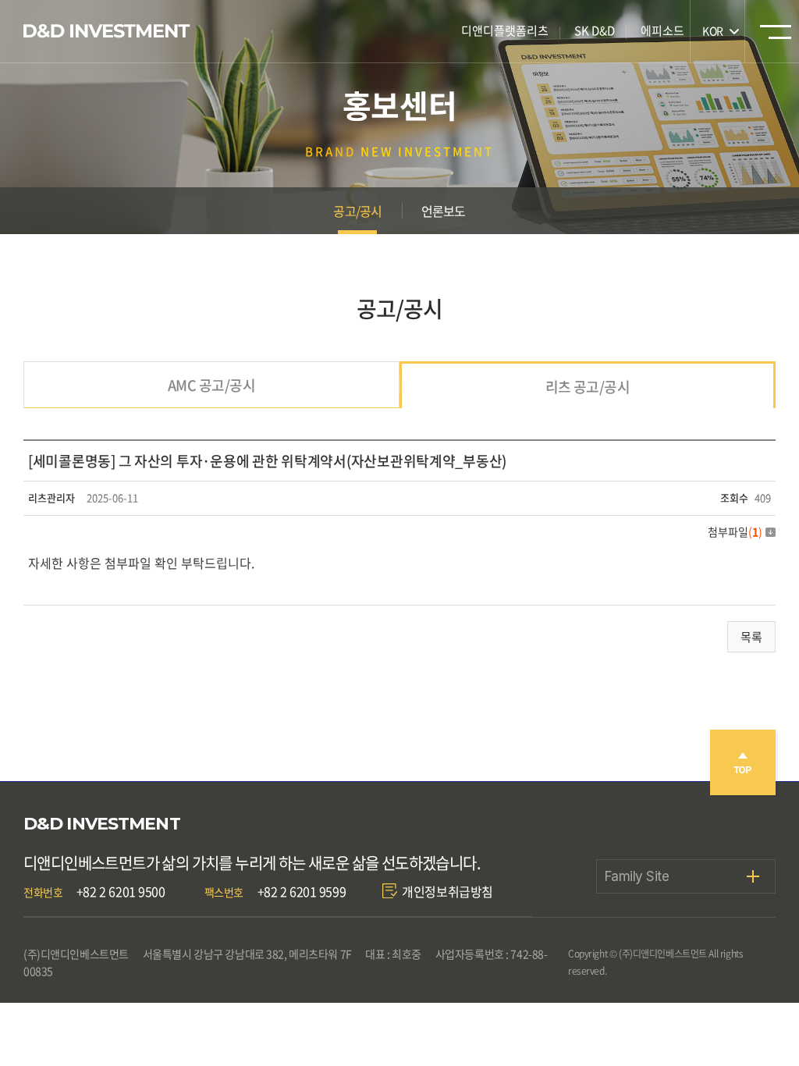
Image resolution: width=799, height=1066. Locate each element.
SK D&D (594, 30)
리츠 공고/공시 (587, 386)
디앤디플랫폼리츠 (505, 30)
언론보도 (443, 210)
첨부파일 (735, 531)
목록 (751, 636)
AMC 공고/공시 (211, 385)
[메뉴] (775, 36)
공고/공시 (357, 210)
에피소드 (662, 30)
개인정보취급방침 (447, 891)
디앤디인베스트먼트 (106, 31)
